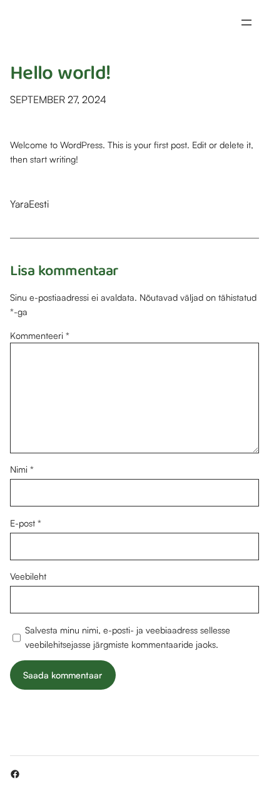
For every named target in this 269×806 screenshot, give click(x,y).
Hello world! (60, 75)
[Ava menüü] (246, 22)
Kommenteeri (39, 335)
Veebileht (28, 576)
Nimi (22, 469)
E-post (25, 522)
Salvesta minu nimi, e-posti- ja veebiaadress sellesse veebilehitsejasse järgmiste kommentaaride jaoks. (127, 637)
